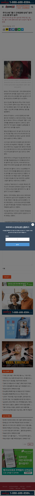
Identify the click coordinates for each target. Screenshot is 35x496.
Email (7, 236)
